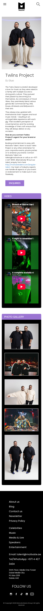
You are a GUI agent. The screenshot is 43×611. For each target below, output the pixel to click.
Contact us (15, 511)
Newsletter (15, 516)
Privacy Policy (17, 521)
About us (14, 501)
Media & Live (16, 537)
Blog (11, 506)
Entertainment (18, 547)
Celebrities (15, 528)
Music (12, 533)
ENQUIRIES (15, 183)
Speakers (14, 542)
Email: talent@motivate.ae (25, 554)
